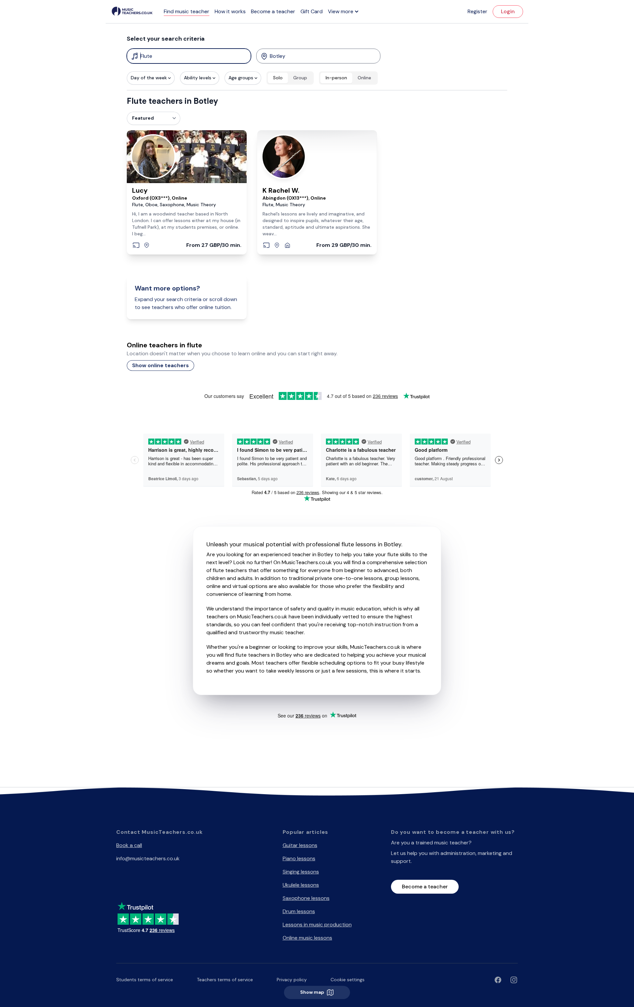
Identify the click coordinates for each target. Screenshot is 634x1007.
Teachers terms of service (225, 980)
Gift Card (311, 11)
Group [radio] (300, 78)
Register (477, 11)
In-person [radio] (336, 78)
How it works (230, 11)
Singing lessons (301, 871)
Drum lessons (299, 911)
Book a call (129, 845)
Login (508, 11)
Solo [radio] (278, 78)
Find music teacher (186, 11)
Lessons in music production (317, 924)
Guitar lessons (300, 845)
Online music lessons (307, 937)
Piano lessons (299, 858)
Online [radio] (364, 78)
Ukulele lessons (301, 884)
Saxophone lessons (306, 898)
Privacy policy (292, 980)
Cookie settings (348, 980)
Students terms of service (144, 980)
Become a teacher (273, 11)
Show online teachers (160, 365)
